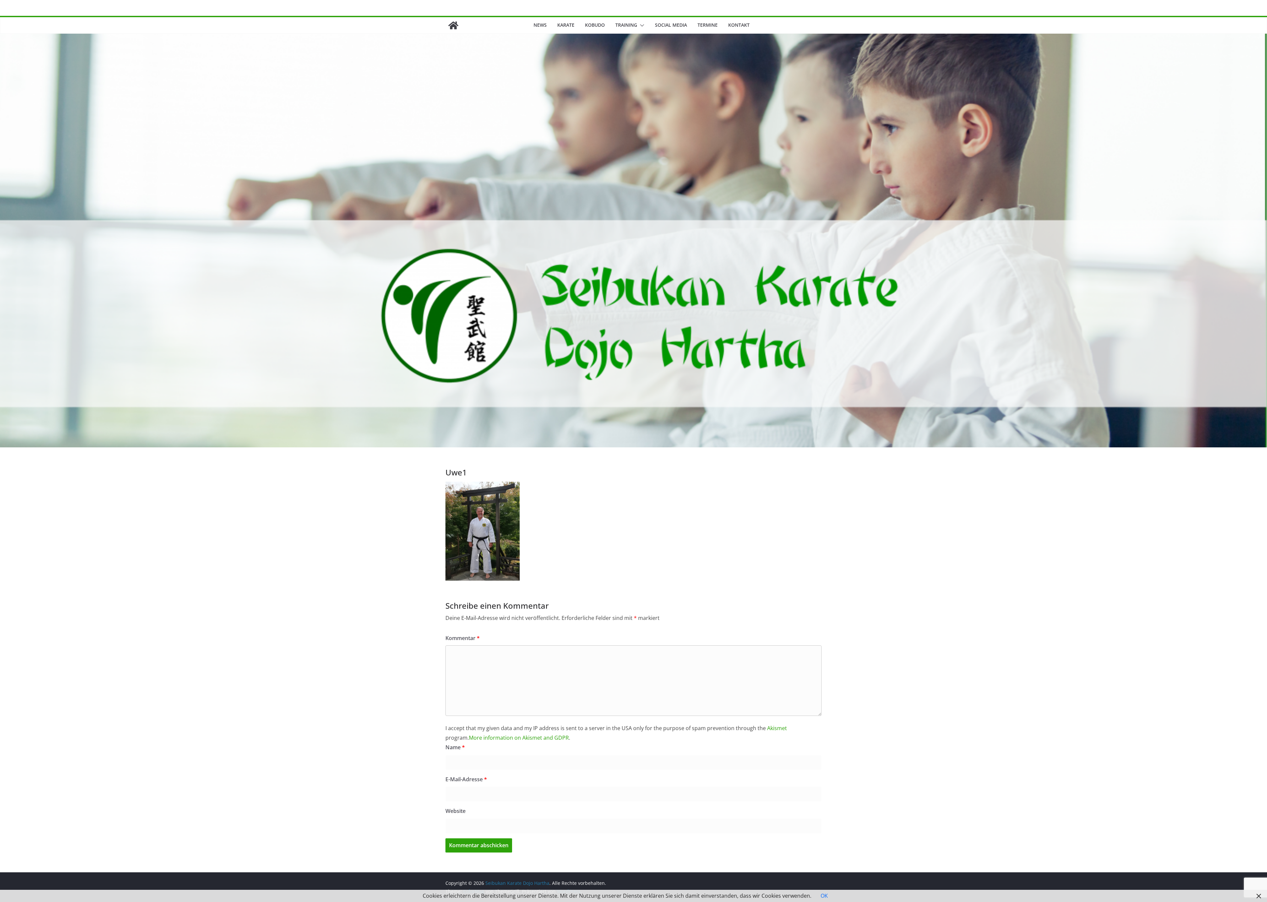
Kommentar (462, 638)
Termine (708, 25)
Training (626, 25)
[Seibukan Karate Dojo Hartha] (453, 25)
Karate (565, 25)
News (540, 25)
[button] (640, 25)
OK (824, 895)
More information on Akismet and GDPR (519, 737)
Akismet (777, 728)
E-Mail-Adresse (466, 779)
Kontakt (739, 25)
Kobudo (595, 25)
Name (455, 747)
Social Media (671, 25)
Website (455, 811)
